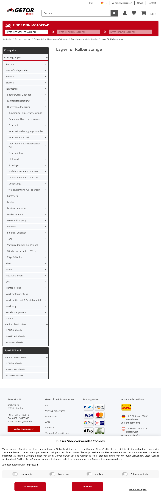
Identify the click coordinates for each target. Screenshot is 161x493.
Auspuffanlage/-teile (17, 70)
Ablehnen (87, 486)
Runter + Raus (13, 287)
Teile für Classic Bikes (14, 324)
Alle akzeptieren (30, 486)
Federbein (13, 125)
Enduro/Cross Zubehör (19, 94)
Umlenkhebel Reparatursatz (23, 177)
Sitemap (49, 427)
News (140, 2)
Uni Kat (10, 318)
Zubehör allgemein (16, 312)
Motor (9, 269)
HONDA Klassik (14, 330)
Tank (9, 238)
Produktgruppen (12, 57)
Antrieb (10, 64)
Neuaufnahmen (14, 275)
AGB (47, 422)
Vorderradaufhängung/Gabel (22, 244)
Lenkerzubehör (15, 214)
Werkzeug (11, 306)
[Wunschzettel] (134, 13)
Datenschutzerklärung (13, 464)
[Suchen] (114, 13)
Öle (8, 281)
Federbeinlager (16, 152)
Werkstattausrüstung (17, 293)
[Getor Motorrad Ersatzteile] (20, 11)
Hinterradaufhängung (18, 106)
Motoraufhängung (16, 220)
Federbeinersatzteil (18, 137)
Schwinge (13, 165)
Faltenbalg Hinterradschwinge (24, 119)
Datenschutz (51, 416)
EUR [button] (91, 2)
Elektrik (10, 82)
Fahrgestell (12, 88)
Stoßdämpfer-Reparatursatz (23, 171)
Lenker (10, 202)
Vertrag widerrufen (122, 2)
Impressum (33, 464)
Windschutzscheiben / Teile (21, 251)
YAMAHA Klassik (14, 342)
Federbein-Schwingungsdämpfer (25, 131)
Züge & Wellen (14, 257)
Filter (8, 263)
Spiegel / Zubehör (16, 232)
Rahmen (11, 226)
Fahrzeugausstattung (18, 100)
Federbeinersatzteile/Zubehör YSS (24, 145)
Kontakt (152, 2)
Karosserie (12, 195)
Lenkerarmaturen (16, 208)
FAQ (47, 405)
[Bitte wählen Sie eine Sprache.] (104, 3)
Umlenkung (14, 183)
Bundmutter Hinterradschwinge (25, 112)
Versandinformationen (57, 433)
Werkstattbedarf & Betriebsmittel (23, 300)
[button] (124, 13)
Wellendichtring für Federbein (24, 189)
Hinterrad (13, 159)
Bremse (10, 76)
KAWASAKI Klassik (15, 336)
